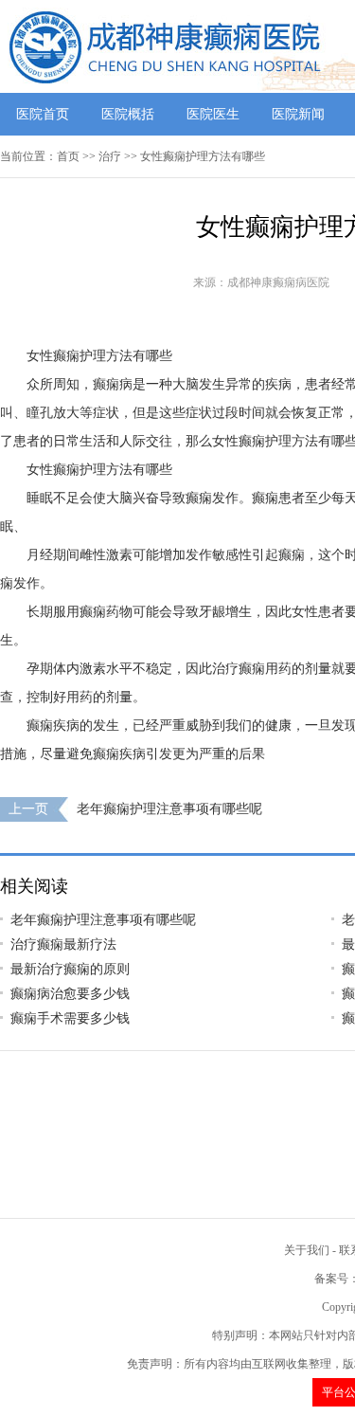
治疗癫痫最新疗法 (63, 944)
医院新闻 (298, 114)
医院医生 (213, 114)
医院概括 (127, 114)
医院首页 (42, 114)
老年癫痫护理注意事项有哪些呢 (169, 809)
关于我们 (306, 1250)
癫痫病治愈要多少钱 (70, 994)
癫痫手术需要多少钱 (70, 1018)
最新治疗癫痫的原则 (70, 969)
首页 (68, 156)
